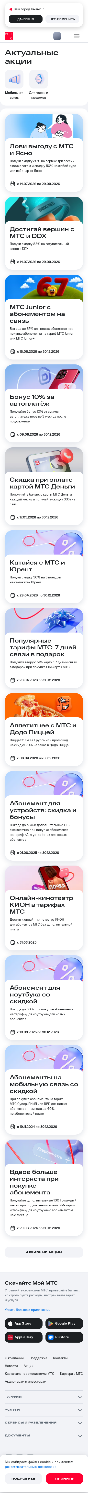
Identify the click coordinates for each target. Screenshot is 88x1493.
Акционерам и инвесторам (25, 1381)
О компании (14, 1358)
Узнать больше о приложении (28, 1310)
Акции (28, 1366)
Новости (11, 1366)
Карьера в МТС (71, 1373)
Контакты (60, 1358)
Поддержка (38, 1358)
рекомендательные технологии (31, 1466)
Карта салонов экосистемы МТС (29, 1373)
